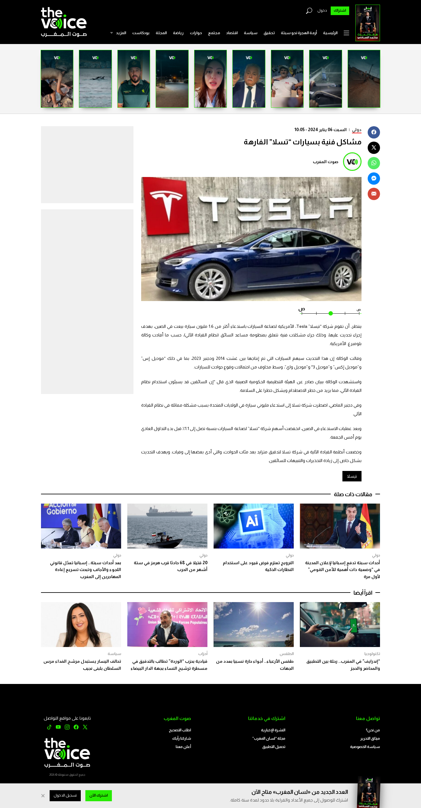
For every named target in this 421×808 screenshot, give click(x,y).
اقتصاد (232, 32)
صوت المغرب (325, 161)
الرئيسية (330, 32)
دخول (322, 10)
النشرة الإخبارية (273, 730)
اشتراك (340, 10)
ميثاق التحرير (370, 738)
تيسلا (352, 476)
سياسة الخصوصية (365, 747)
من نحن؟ (373, 730)
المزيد (121, 32)
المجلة (161, 32)
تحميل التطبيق (273, 747)
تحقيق (269, 32)
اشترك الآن (98, 795)
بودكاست (140, 32)
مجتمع (214, 32)
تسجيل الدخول (65, 795)
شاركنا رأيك (181, 738)
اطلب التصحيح (180, 730)
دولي (357, 129)
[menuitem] (330, 33)
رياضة (178, 32)
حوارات (196, 32)
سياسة (250, 32)
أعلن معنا (183, 747)
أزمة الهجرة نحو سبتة (299, 32)
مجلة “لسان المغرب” (268, 738)
